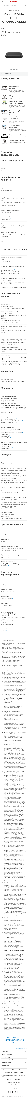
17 (9, 435)
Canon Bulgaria (13, 1089)
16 (9, 434)
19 (10, 446)
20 (12, 447)
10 (17, 418)
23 (12, 598)
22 (8, 565)
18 (10, 437)
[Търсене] (2, 2)
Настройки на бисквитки (14, 1085)
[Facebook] (8, 1092)
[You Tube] (19, 1092)
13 (20, 429)
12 (18, 422)
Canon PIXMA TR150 (6, 73)
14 (11, 430)
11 (22, 420)
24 (14, 623)
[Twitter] (15, 1092)
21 (25, 487)
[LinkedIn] (12, 1092)
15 (22, 432)
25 (6, 630)
